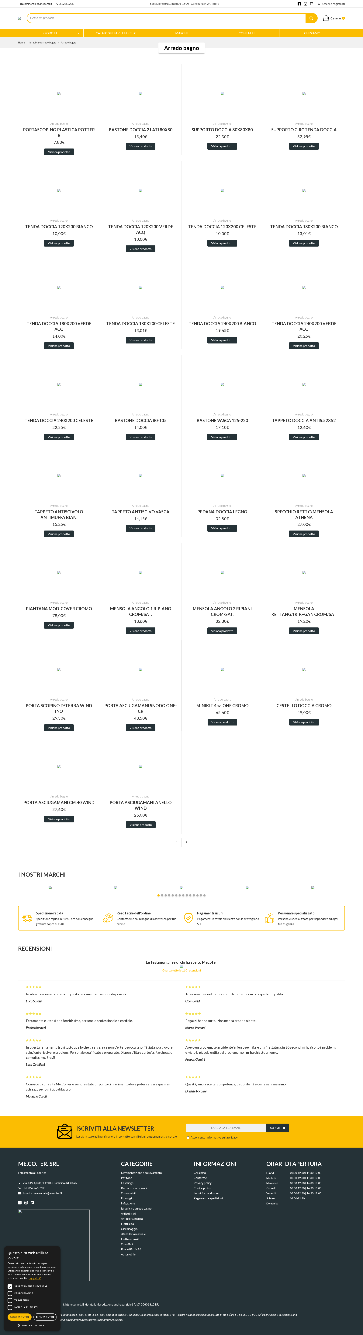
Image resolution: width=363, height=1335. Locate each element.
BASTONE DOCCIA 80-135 (141, 420)
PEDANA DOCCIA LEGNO (222, 511)
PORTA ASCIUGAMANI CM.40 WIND (59, 802)
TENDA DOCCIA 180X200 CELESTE (140, 323)
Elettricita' (127, 1223)
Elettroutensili (130, 1239)
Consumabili (128, 1193)
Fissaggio (127, 1198)
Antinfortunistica (132, 1218)
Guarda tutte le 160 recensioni (181, 970)
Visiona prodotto (59, 152)
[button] (32, 1325)
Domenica (272, 1203)
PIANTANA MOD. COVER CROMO (59, 608)
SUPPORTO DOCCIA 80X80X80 (222, 129)
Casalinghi (127, 1183)
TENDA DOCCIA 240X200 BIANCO (222, 323)
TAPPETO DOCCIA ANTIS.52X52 (304, 420)
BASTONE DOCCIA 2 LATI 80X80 (140, 129)
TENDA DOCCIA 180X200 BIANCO (304, 226)
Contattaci (200, 1178)
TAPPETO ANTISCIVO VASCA (140, 511)
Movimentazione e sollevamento (141, 1172)
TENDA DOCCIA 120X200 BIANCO (59, 226)
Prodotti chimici (131, 1249)
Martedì (271, 1178)
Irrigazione (128, 1203)
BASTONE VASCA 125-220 (222, 420)
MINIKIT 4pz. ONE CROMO (222, 705)
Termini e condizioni (206, 1193)
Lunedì (270, 1172)
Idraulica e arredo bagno (42, 42)
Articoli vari (128, 1213)
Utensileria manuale (133, 1234)
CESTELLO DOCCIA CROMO (304, 705)
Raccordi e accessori (134, 1188)
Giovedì (270, 1188)
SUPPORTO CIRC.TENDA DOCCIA (304, 129)
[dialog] (32, 1288)
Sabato (270, 1198)
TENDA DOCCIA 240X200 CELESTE (59, 420)
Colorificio (127, 1244)
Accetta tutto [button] (19, 1317)
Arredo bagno (68, 42)
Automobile (128, 1254)
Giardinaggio (129, 1229)
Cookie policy (202, 1188)
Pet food (126, 1178)
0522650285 (66, 3)
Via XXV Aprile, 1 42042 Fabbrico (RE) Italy (50, 1183)
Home (21, 42)
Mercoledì (272, 1183)
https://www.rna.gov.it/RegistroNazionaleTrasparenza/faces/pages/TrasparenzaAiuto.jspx (71, 1319)
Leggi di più (35, 1278)
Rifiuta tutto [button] (45, 1317)
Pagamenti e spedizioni (208, 1198)
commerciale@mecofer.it (37, 3)
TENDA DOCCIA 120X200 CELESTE (222, 226)
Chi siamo (200, 1172)
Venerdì (271, 1193)
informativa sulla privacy (222, 1137)
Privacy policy (203, 1183)
